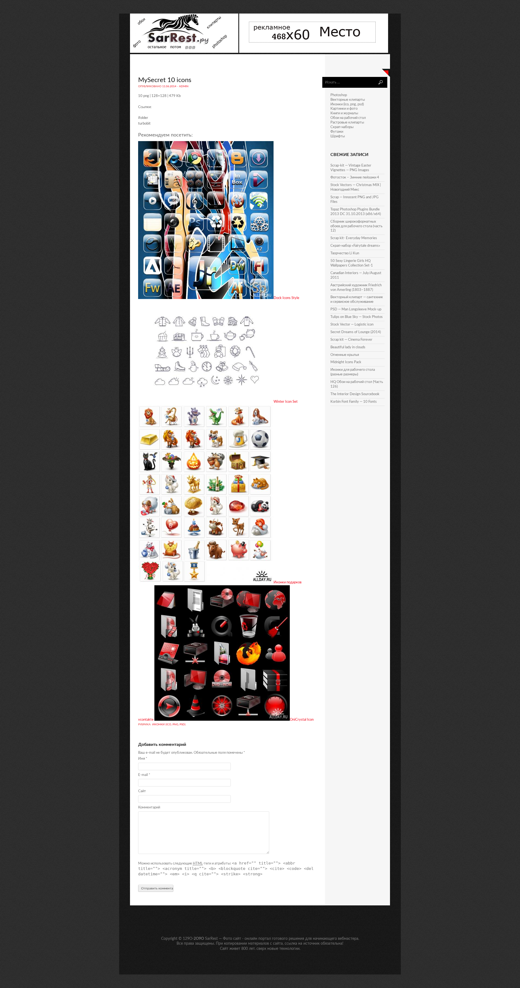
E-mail (144, 775)
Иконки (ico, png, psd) (169, 724)
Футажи (336, 132)
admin (183, 86)
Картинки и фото (344, 108)
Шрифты (337, 136)
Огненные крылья (344, 355)
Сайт (142, 791)
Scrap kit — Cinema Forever (351, 340)
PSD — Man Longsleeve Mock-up (355, 309)
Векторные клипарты (347, 100)
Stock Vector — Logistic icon (351, 324)
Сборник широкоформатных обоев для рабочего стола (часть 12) (356, 226)
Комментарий (149, 807)
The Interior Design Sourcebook (354, 394)
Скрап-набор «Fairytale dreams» (355, 246)
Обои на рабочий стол (348, 118)
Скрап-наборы (341, 127)
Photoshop (338, 95)
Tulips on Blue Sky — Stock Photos (356, 317)
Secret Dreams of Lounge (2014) (355, 332)
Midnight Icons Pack (345, 362)
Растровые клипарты (347, 122)
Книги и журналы (344, 113)
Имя (142, 758)
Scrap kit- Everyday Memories (353, 238)
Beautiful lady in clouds (347, 347)
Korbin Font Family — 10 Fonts (353, 402)
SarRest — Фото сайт (223, 939)
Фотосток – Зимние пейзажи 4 (354, 177)
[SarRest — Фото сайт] (184, 52)
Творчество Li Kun (344, 253)
